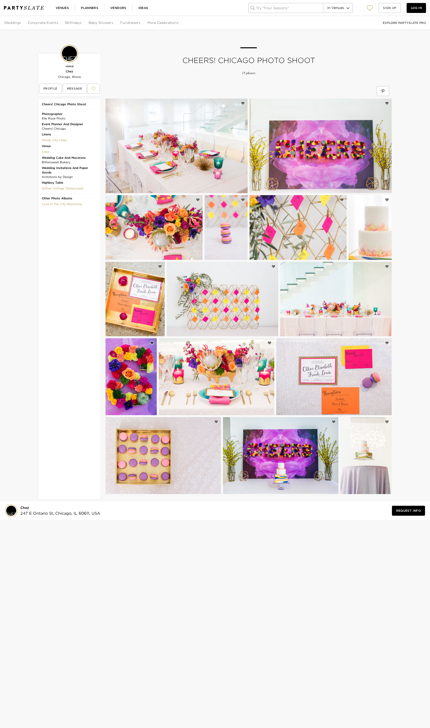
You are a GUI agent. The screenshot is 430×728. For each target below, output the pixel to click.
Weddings (12, 23)
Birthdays (73, 23)
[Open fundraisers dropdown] (140, 22)
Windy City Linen (54, 140)
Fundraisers (130, 23)
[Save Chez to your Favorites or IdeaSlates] (93, 89)
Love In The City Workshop (62, 204)
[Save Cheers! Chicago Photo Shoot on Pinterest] (383, 91)
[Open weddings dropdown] (21, 22)
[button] (370, 8)
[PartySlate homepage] (24, 8)
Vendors (118, 8)
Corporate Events (43, 23)
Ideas (143, 8)
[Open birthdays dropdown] (82, 22)
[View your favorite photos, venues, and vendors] (370, 8)
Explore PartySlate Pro (404, 23)
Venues (62, 8)
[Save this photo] (243, 103)
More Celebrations (162, 23)
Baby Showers (101, 23)
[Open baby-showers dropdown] (113, 22)
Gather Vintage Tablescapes (62, 188)
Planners (89, 8)
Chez (69, 71)
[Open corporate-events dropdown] (58, 22)
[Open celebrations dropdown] (178, 22)
